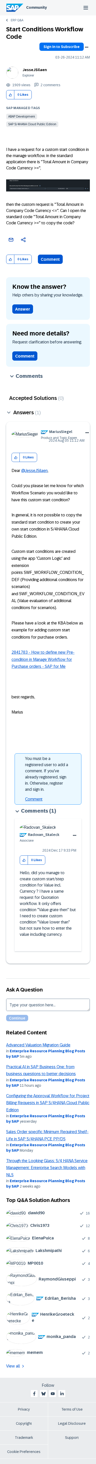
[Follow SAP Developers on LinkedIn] (62, 1394)
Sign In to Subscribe (62, 47)
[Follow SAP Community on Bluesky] (43, 1394)
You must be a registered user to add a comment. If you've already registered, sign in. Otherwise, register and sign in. (46, 774)
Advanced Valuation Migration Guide (38, 1045)
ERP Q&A (17, 20)
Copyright (24, 1423)
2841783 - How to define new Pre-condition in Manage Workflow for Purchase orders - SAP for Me (43, 659)
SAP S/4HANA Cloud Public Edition (32, 124)
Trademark (24, 1438)
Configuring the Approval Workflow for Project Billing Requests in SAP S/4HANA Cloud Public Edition (47, 1103)
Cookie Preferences (23, 1452)
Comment (50, 259)
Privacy (24, 1409)
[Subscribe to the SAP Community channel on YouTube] (53, 1394)
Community (36, 7)
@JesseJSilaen (34, 470)
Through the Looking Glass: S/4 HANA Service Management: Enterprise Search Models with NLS (47, 1168)
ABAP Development (21, 116)
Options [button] (86, 47)
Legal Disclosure (72, 1423)
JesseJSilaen (35, 70)
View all (13, 1366)
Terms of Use (72, 1409)
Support (72, 1438)
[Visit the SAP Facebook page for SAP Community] (34, 1394)
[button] (10, 94)
